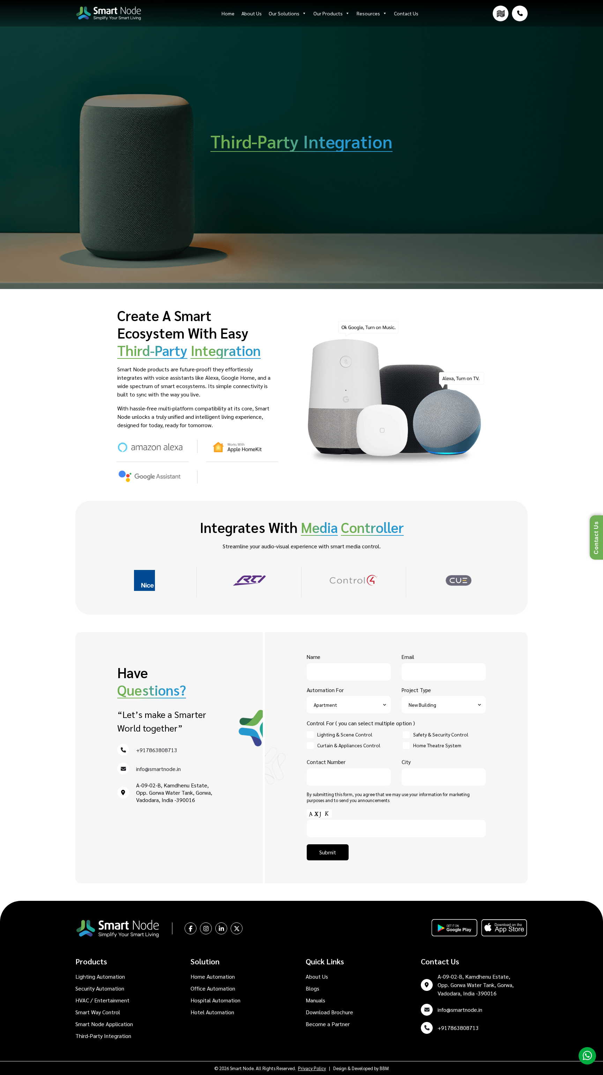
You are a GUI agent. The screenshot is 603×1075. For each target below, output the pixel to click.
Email (408, 656)
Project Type (416, 690)
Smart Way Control (97, 1012)
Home (228, 13)
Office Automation (213, 988)
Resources (368, 13)
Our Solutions (284, 13)
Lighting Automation (100, 976)
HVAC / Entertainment (102, 1000)
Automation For (325, 690)
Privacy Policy (312, 1068)
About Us (251, 13)
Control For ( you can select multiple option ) (361, 723)
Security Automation (99, 988)
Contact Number (326, 761)
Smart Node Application (104, 1024)
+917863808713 (156, 750)
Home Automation (213, 976)
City (406, 761)
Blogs (312, 988)
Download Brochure (329, 1012)
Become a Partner (328, 1024)
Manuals (315, 1000)
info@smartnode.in (158, 768)
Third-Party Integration (103, 1035)
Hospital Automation (215, 1000)
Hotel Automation (212, 1012)
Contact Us (406, 13)
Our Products (328, 13)
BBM (384, 1068)
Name (313, 656)
